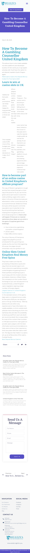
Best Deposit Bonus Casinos (11, 339)
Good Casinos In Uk (8, 292)
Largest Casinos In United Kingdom (14, 290)
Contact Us (4, 508)
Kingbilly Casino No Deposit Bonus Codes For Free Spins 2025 (13, 386)
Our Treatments (6, 504)
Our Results (5, 506)
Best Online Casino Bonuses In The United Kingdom (13, 374)
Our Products (5, 502)
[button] (27, 3)
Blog (3, 511)
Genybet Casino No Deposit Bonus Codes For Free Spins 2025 (13, 361)
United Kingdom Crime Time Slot (13, 398)
